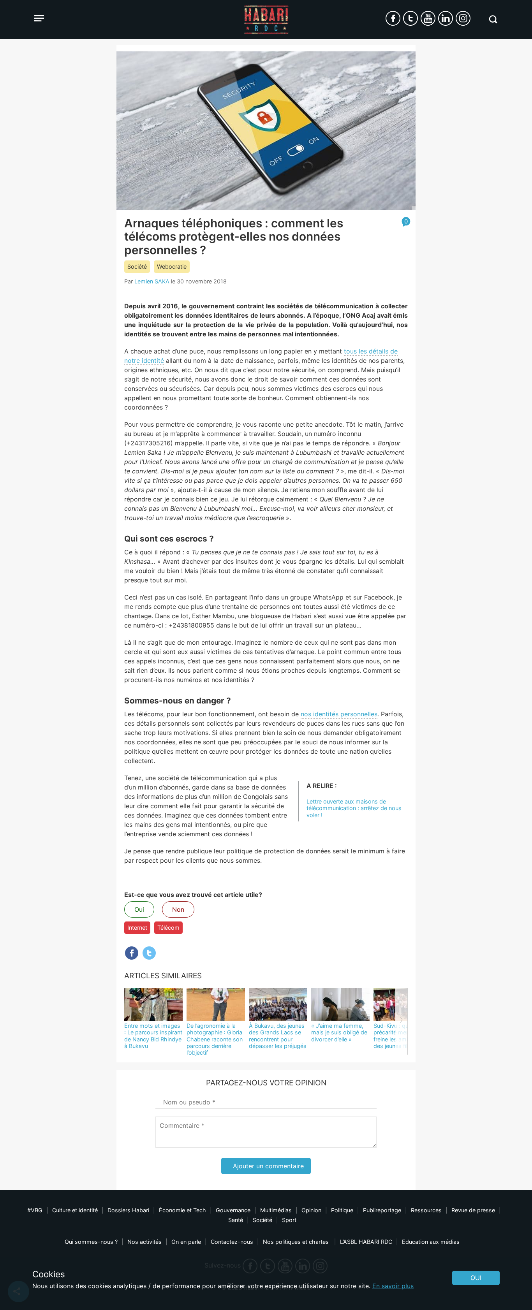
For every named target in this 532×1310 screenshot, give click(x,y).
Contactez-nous (232, 1241)
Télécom (168, 927)
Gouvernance (233, 1210)
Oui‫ (475, 1278)
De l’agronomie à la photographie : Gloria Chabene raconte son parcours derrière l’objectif (215, 1039)
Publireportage (382, 1210)
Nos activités (144, 1241)
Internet (137, 927)
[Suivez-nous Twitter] (410, 18)
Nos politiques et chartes (296, 1241)
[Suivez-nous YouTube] (428, 18)
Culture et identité (75, 1210)
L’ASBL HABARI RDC (366, 1241)
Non (178, 909)
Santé (235, 1220)
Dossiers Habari (128, 1210)
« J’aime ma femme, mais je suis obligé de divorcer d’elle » (339, 1032)
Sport (289, 1220)
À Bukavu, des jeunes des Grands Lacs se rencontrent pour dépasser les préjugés (278, 1035)
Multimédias (276, 1210)
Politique (342, 1210)
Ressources (426, 1210)
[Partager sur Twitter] (149, 953)
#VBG (34, 1210)
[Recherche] (493, 19)
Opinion (311, 1210)
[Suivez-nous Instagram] (463, 18)
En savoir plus (393, 1286)
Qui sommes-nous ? (91, 1241)
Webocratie (172, 266)
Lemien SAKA (151, 281)
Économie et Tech (182, 1210)
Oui (139, 909)
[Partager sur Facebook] (131, 953)
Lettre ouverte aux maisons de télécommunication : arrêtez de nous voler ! (354, 808)
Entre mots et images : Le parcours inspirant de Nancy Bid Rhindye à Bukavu (153, 1035)
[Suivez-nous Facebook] (393, 18)
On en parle (186, 1241)
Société (137, 266)
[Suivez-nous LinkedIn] (445, 18)
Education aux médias (431, 1241)
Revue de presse (473, 1210)
